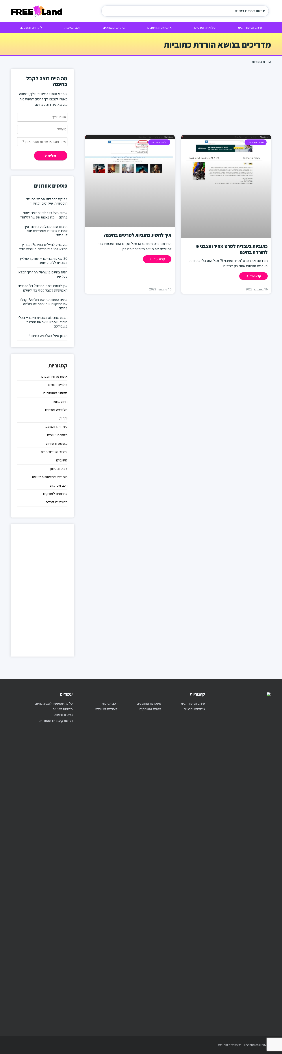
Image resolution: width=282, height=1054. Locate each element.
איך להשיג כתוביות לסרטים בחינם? (137, 235)
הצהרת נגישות (63, 715)
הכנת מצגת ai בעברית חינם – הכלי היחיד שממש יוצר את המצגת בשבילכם (42, 322)
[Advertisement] (178, 100)
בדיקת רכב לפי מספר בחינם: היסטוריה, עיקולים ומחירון (46, 201)
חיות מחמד (59, 401)
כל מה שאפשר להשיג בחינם (54, 703)
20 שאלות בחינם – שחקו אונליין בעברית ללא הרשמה (43, 260)
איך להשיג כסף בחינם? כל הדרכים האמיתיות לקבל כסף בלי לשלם (42, 288)
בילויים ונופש (57, 385)
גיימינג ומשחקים (113, 27)
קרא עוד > (253, 276)
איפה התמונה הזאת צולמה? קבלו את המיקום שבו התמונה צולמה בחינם (43, 304)
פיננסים (61, 460)
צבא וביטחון (58, 468)
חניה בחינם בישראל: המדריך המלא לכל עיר (42, 274)
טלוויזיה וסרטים (204, 27)
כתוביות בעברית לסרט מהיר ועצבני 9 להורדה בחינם (232, 249)
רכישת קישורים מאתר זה (56, 720)
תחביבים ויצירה (56, 502)
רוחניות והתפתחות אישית (49, 477)
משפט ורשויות (56, 443)
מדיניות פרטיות (63, 709)
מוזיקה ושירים (57, 435)
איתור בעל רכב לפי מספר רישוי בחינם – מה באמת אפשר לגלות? (43, 215)
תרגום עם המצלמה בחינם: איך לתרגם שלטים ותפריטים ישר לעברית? (45, 231)
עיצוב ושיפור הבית (250, 27)
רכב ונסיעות (72, 27)
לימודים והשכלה (31, 27)
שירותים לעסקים (55, 494)
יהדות (63, 418)
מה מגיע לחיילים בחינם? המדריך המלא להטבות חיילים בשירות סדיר (43, 247)
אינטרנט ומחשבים (159, 27)
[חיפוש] (109, 11)
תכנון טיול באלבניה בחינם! (48, 336)
